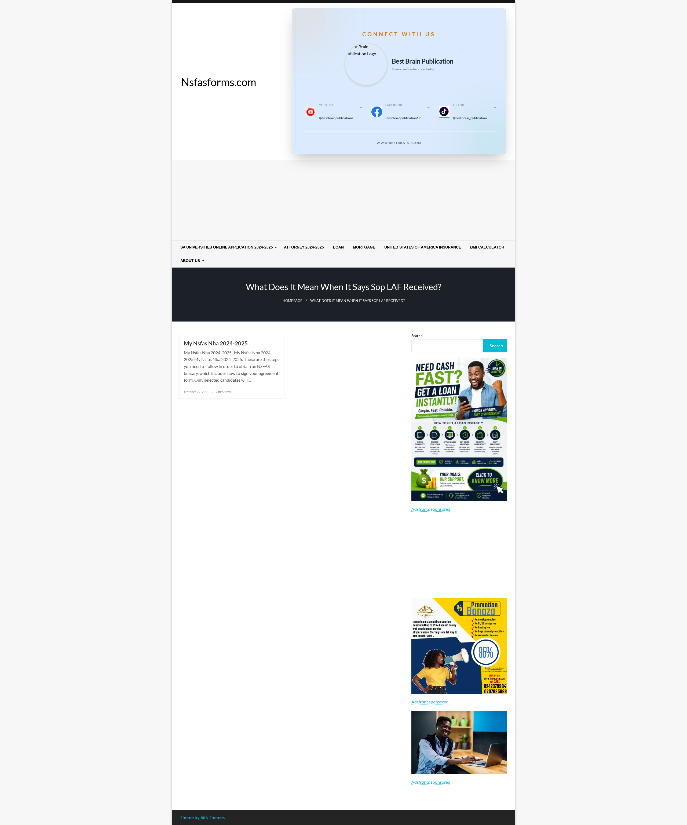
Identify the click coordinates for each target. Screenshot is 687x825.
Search (417, 335)
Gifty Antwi (224, 392)
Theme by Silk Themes (202, 817)
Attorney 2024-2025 (304, 247)
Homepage (292, 301)
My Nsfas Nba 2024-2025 (216, 343)
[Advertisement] (343, 200)
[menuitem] (227, 247)
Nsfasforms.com (218, 82)
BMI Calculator (487, 247)
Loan (338, 247)
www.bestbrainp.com (399, 143)
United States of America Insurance (422, 247)
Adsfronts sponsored (430, 509)
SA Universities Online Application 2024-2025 (226, 247)
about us (190, 260)
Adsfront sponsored (429, 701)
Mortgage (364, 247)
